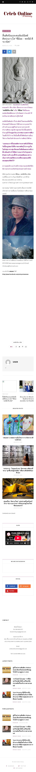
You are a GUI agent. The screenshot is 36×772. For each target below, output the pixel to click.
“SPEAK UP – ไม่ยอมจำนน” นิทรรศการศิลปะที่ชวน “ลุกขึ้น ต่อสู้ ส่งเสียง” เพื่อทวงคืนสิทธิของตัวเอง (18, 471)
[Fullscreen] (28, 543)
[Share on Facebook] (4, 52)
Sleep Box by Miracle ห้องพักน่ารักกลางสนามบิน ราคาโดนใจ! (27, 399)
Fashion (15, 674)
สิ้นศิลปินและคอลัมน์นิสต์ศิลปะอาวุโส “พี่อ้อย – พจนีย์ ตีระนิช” (9, 399)
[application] (18, 538)
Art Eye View (6, 31)
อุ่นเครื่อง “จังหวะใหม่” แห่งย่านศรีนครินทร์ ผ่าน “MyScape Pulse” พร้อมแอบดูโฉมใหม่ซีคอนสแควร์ (18, 503)
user (15, 362)
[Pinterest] (22, 346)
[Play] (8, 543)
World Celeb (17, 688)
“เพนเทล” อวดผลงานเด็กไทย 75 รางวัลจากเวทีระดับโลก (18, 439)
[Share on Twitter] (9, 52)
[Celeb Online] (18, 14)
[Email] (25, 346)
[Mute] (25, 543)
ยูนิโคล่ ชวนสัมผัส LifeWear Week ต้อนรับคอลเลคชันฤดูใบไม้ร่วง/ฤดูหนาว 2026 (22, 670)
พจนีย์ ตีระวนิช (17, 342)
